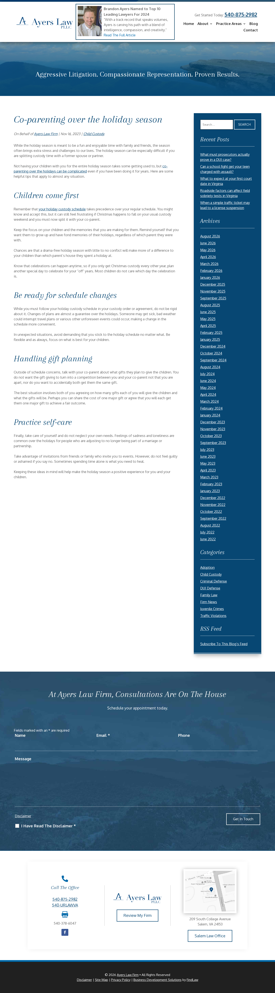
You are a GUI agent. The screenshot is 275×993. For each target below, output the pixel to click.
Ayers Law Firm (46, 134)
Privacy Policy (120, 980)
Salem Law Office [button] (210, 935)
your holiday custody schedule (62, 209)
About (202, 24)
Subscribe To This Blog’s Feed (224, 644)
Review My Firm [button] (137, 915)
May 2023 (207, 463)
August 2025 (210, 305)
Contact (250, 30)
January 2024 (210, 415)
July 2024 (207, 374)
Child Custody (93, 134)
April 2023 (208, 470)
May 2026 (207, 250)
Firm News (208, 602)
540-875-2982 (241, 14)
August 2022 (210, 525)
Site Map (101, 980)
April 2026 (208, 257)
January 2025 (210, 339)
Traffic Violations (213, 616)
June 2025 (208, 312)
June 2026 (208, 243)
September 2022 (213, 518)
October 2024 (211, 353)
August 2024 (210, 367)
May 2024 (208, 387)
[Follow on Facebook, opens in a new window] (64, 932)
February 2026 (211, 270)
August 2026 (210, 236)
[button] (270, 962)
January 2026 (210, 277)
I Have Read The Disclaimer (48, 826)
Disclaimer (23, 816)
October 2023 (211, 436)
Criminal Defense (213, 581)
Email (103, 735)
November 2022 (212, 505)
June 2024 (208, 381)
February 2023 (211, 484)
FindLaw (192, 980)
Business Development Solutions (157, 980)
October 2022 (211, 511)
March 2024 (209, 401)
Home (188, 24)
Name (20, 735)
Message (23, 758)
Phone (184, 735)
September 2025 (213, 298)
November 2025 (212, 291)
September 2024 (213, 360)
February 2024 (211, 408)
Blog (253, 24)
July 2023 (207, 449)
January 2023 (210, 491)
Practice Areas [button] (229, 24)
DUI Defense (210, 588)
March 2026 (209, 264)
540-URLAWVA (65, 905)
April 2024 (208, 394)
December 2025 (212, 284)
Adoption (207, 567)
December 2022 (212, 498)
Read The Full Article (120, 35)
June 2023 (207, 456)
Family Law (208, 595)
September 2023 (213, 443)
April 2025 (208, 326)
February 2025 (211, 332)
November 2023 (212, 429)
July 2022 (207, 532)
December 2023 (212, 422)
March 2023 (209, 477)
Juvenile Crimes (212, 609)
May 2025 (207, 319)
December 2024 (212, 346)
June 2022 (208, 539)
